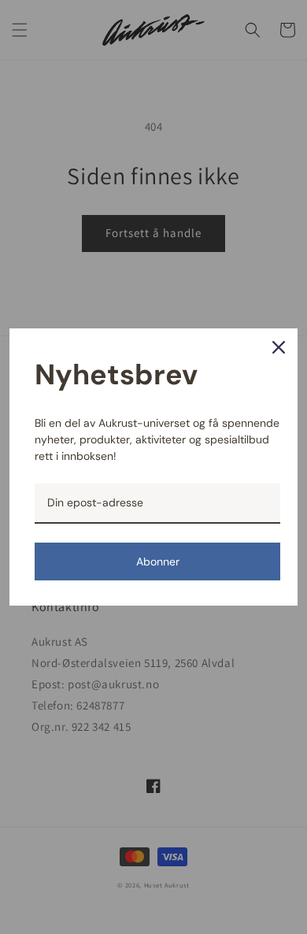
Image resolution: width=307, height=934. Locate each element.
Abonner (157, 561)
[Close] (279, 347)
